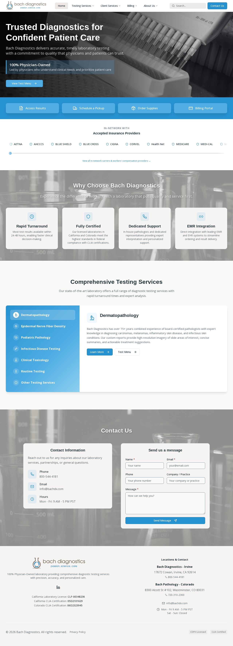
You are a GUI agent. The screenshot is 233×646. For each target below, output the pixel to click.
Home (61, 5)
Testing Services (81, 5)
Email (171, 459)
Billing (130, 5)
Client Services (109, 5)
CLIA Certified (219, 631)
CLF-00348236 (76, 596)
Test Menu (124, 352)
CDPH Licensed (198, 631)
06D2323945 (74, 605)
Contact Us (217, 5)
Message (132, 489)
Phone (129, 474)
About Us (149, 5)
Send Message (162, 520)
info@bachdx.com (51, 489)
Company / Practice (178, 474)
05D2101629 (75, 601)
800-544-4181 (49, 477)
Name (130, 459)
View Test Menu (21, 83)
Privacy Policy (78, 632)
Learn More (97, 352)
